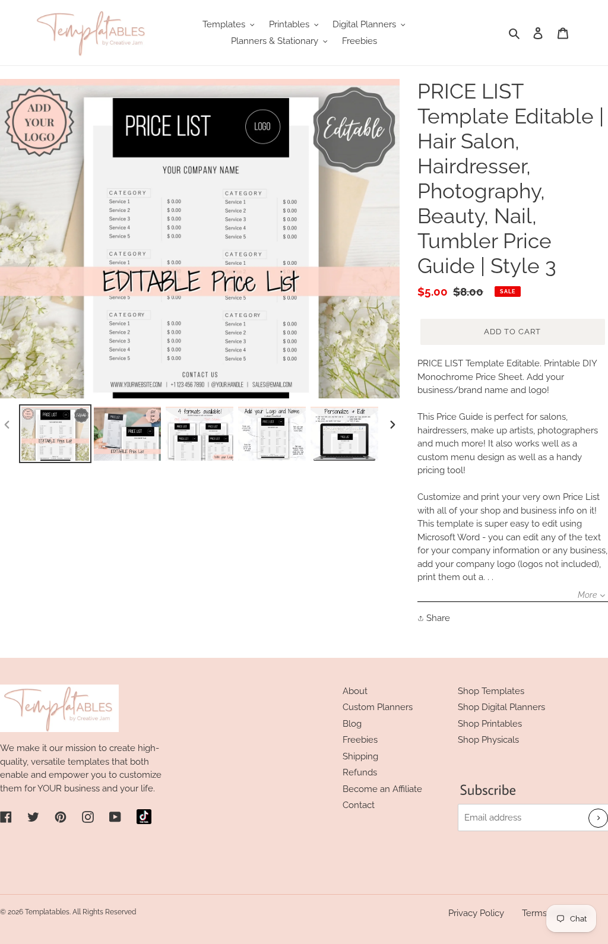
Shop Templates (491, 691)
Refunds (360, 772)
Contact (359, 805)
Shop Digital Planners (501, 707)
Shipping (360, 756)
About (355, 691)
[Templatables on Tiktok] (144, 816)
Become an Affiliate (382, 789)
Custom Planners (378, 707)
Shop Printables (490, 723)
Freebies (360, 739)
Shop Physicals (488, 739)
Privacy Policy (476, 913)
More (587, 595)
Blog (352, 723)
